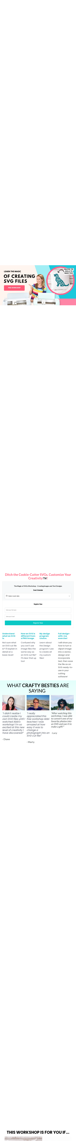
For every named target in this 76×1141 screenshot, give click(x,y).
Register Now (38, 623)
